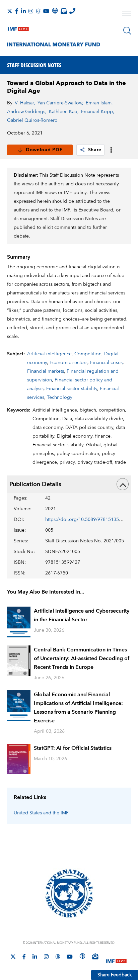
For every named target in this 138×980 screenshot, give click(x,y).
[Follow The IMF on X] (9, 11)
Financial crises (106, 363)
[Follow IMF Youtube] (46, 11)
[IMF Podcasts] (82, 956)
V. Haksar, (25, 103)
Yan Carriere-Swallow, (60, 103)
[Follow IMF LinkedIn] (23, 11)
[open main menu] (126, 14)
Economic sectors (68, 363)
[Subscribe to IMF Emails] (64, 11)
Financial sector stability (71, 389)
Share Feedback (114, 975)
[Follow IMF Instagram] (30, 11)
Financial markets (45, 371)
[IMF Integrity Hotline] (72, 11)
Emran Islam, (99, 103)
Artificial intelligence (49, 354)
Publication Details (35, 484)
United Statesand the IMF (41, 813)
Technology (59, 397)
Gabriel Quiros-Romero (32, 120)
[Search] (127, 31)
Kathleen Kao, (64, 112)
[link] (82, 150)
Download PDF (44, 150)
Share (95, 150)
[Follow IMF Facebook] (16, 11)
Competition (87, 354)
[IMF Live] (18, 27)
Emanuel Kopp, (97, 112)
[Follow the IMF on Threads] (38, 11)
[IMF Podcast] (55, 11)
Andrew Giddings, (27, 112)
